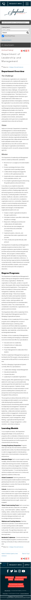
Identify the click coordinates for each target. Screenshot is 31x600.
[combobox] (15, 22)
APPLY (27, 565)
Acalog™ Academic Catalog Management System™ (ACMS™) (18, 597)
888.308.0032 (7, 590)
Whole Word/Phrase (9, 36)
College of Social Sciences (16, 67)
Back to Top (25, 553)
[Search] (27, 32)
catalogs (10, 596)
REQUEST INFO (15, 3)
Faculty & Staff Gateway (21, 577)
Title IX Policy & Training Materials (15, 586)
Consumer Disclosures (24, 593)
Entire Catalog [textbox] (6, 29)
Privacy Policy (5, 593)
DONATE (11, 579)
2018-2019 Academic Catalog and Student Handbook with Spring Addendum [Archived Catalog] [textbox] (15, 22)
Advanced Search (6, 40)
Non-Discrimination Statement (16, 584)
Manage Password (19, 579)
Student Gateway (9, 577)
